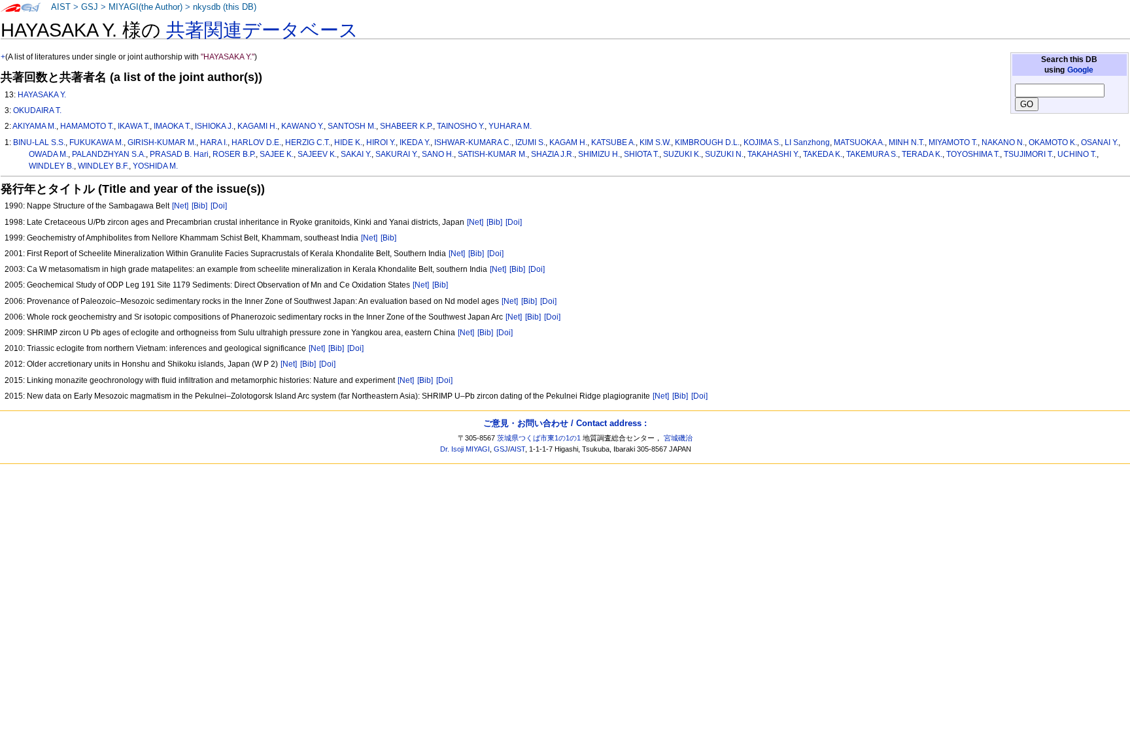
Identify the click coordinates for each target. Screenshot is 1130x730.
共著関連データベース (262, 30)
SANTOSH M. (352, 126)
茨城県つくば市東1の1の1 (539, 438)
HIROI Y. (381, 142)
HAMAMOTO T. (87, 126)
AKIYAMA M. (34, 126)
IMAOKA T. (172, 126)
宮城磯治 (678, 438)
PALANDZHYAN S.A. (109, 154)
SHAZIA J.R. (552, 154)
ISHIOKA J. (214, 126)
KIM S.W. (655, 142)
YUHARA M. (510, 126)
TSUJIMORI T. (1028, 154)
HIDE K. (348, 142)
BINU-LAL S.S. (39, 142)
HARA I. (214, 142)
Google (1080, 70)
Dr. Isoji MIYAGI (465, 449)
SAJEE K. (277, 154)
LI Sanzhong (807, 142)
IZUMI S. (530, 142)
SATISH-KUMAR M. (492, 154)
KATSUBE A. (613, 142)
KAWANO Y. (302, 126)
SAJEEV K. (317, 154)
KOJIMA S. (762, 142)
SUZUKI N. (724, 154)
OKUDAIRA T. (37, 110)
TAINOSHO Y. (461, 126)
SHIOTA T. (641, 154)
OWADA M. (48, 154)
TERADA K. (922, 154)
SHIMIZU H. (599, 154)
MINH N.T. (907, 142)
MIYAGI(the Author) (145, 7)
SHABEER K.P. (406, 126)
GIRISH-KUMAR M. (162, 142)
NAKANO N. (1003, 142)
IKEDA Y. (415, 142)
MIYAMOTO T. (953, 142)
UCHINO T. (1077, 154)
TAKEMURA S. (872, 154)
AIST (61, 7)
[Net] (180, 205)
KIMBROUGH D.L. (707, 142)
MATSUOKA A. (859, 142)
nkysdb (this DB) (224, 7)
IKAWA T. (134, 126)
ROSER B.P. (234, 154)
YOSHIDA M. (155, 166)
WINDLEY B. (51, 166)
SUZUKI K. (682, 154)
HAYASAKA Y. (42, 94)
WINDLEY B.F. (103, 166)
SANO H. (438, 154)
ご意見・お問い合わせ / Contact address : (565, 423)
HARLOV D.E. (256, 142)
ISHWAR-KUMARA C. (472, 142)
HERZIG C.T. (307, 142)
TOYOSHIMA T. (973, 154)
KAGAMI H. (257, 126)
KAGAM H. (568, 142)
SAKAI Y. (356, 154)
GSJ (89, 7)
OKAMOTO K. (1053, 142)
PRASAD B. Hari (179, 154)
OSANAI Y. (1099, 142)
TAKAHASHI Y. (773, 154)
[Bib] (199, 205)
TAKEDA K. (822, 154)
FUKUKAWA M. (96, 142)
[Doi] (219, 205)
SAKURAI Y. (396, 154)
